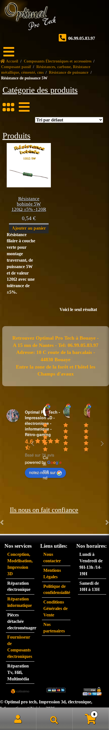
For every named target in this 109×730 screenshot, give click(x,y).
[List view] (21, 107)
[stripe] (92, 690)
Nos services (7, 89)
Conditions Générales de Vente (55, 608)
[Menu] (12, 52)
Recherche (54, 719)
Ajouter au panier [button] (29, 228)
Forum (6, 80)
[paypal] (56, 689)
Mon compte (18, 719)
